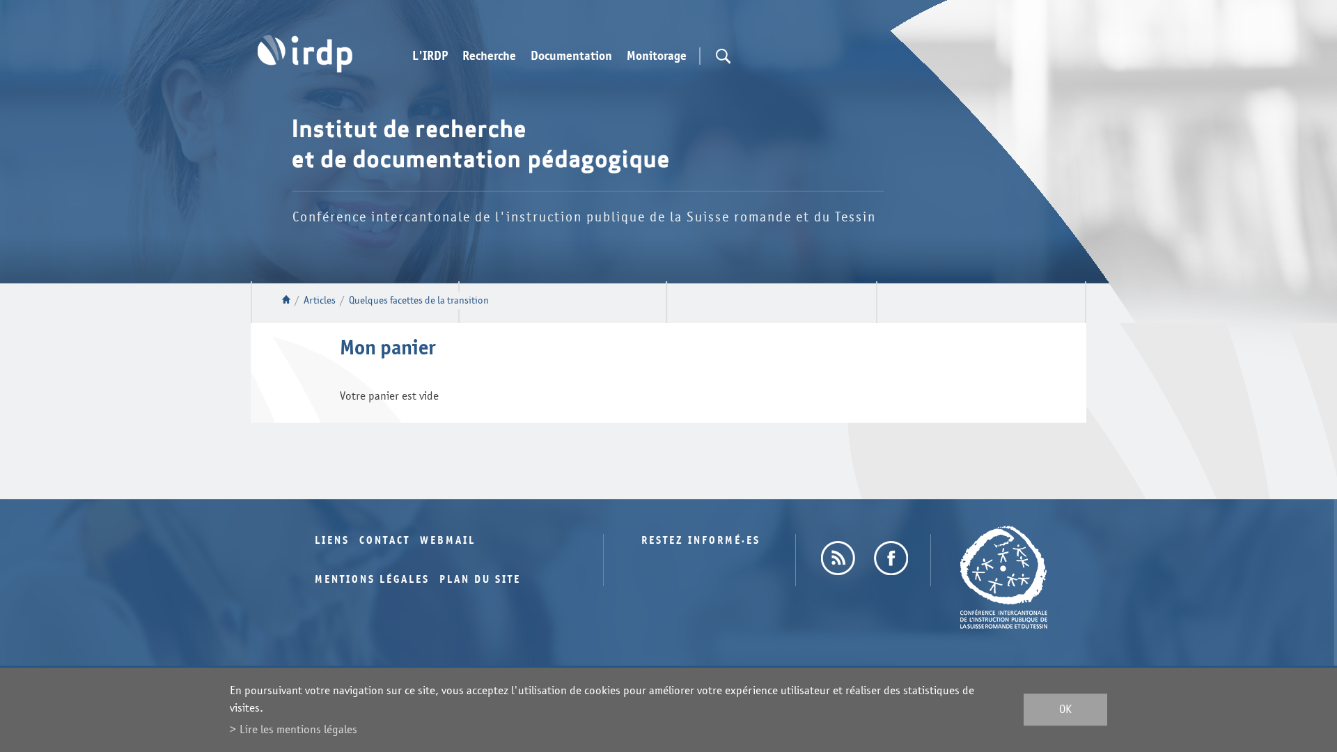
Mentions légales (372, 579)
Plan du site (480, 579)
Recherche (489, 56)
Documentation (571, 56)
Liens (332, 540)
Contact (384, 540)
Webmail (448, 540)
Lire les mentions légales (298, 729)
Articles (320, 300)
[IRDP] (305, 53)
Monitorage (657, 56)
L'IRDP (430, 56)
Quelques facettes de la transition (419, 300)
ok (1065, 710)
